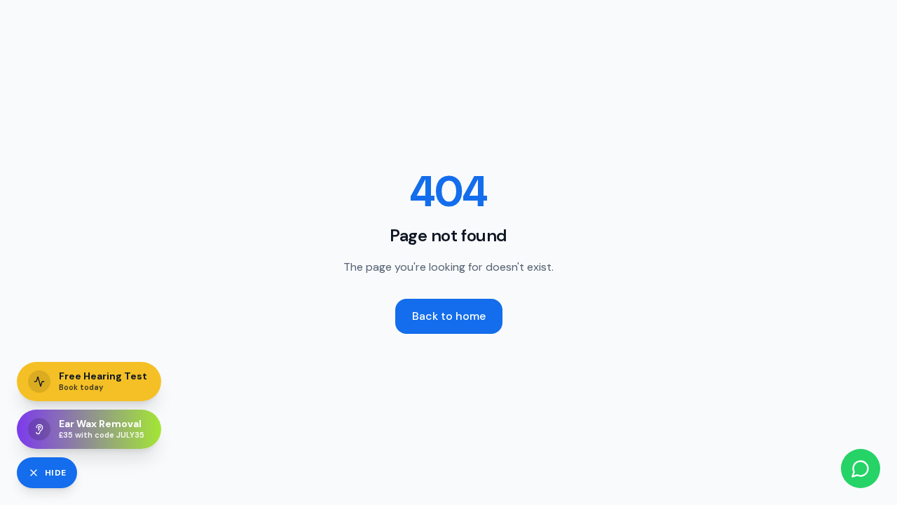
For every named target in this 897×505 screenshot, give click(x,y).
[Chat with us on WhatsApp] (860, 468)
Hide (55, 472)
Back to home (449, 316)
